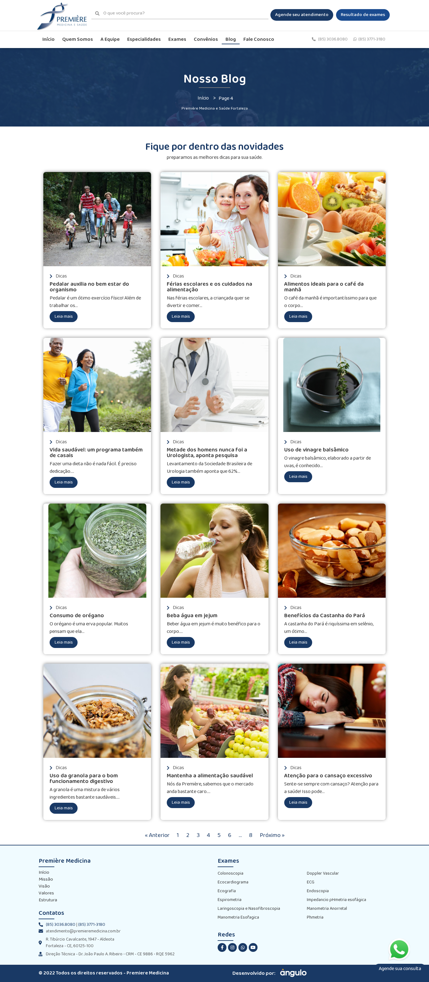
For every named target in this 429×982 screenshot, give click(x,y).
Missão (46, 879)
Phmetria (315, 917)
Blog (230, 39)
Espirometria (230, 900)
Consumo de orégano (77, 616)
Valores (46, 893)
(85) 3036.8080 (333, 39)
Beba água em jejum (192, 616)
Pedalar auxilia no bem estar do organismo (89, 287)
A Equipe (110, 39)
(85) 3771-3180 (371, 39)
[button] (301, 15)
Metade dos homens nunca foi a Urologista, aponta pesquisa (207, 453)
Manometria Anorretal (327, 908)
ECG (310, 882)
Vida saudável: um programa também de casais (96, 453)
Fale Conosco (258, 39)
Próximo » (272, 835)
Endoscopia (318, 891)
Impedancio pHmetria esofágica (336, 900)
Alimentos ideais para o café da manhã (324, 287)
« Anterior (157, 835)
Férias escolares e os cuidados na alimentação (209, 287)
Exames (177, 39)
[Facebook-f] (222, 947)
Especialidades (144, 39)
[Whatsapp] (242, 947)
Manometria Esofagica (238, 917)
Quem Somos (77, 39)
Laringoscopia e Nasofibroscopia (249, 908)
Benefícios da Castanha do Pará (324, 616)
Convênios (206, 39)
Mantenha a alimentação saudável (210, 776)
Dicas (61, 276)
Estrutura (48, 900)
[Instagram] (232, 947)
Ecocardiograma (233, 882)
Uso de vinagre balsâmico (316, 450)
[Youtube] (253, 947)
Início (48, 39)
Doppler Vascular (323, 873)
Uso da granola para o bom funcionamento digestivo (84, 778)
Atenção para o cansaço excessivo (328, 776)
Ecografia (227, 891)
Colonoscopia (230, 873)
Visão (44, 886)
